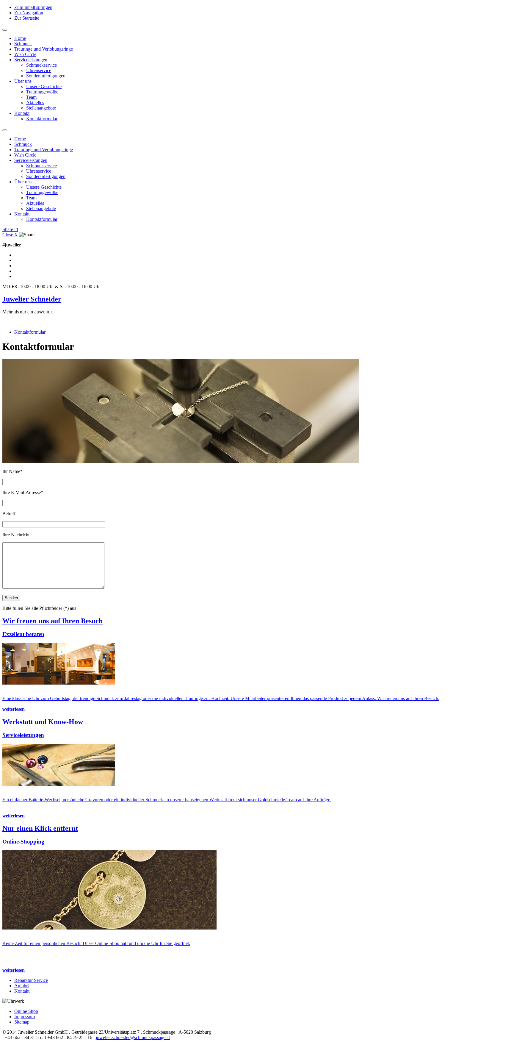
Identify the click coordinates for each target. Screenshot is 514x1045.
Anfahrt (21, 985)
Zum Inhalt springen (33, 7)
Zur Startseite (26, 18)
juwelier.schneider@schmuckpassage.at (133, 1037)
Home (20, 38)
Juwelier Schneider (31, 299)
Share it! (10, 229)
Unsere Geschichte (44, 86)
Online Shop (26, 1011)
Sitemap (21, 1021)
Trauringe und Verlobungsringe (43, 48)
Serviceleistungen (30, 59)
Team (31, 97)
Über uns (23, 81)
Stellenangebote (41, 107)
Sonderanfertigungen (45, 75)
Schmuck (23, 43)
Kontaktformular (41, 118)
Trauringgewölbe (42, 91)
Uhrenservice (38, 70)
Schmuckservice (41, 65)
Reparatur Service (31, 980)
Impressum (24, 1016)
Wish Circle (25, 54)
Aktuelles (35, 102)
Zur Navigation (28, 12)
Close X (10, 234)
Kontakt (21, 113)
